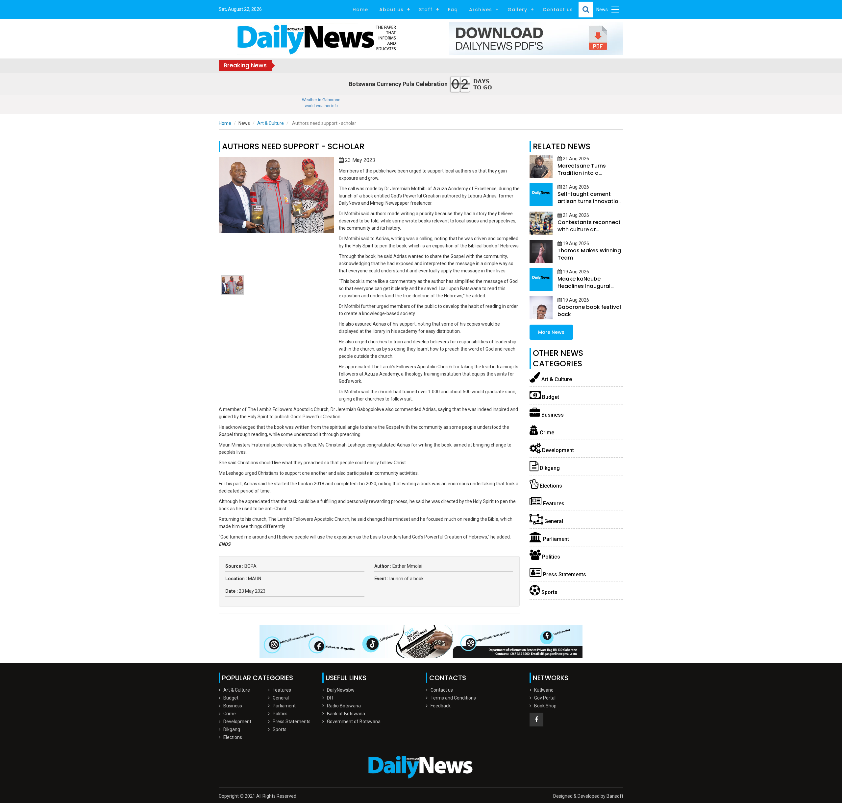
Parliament (555, 539)
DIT (330, 697)
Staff (426, 9)
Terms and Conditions (453, 697)
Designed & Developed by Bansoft (588, 796)
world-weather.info (321, 105)
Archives (480, 9)
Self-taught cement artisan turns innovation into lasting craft (589, 201)
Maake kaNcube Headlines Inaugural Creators (583, 286)
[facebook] (536, 719)
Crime (546, 432)
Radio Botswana (344, 705)
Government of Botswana (354, 721)
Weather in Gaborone (321, 100)
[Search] (586, 9)
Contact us (558, 9)
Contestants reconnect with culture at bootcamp (589, 229)
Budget (550, 397)
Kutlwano (544, 690)
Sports (548, 592)
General (553, 521)
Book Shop (545, 705)
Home (360, 9)
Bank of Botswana (346, 713)
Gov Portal (545, 697)
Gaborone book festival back (589, 310)
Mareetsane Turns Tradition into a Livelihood (581, 173)
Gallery (517, 9)
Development (557, 450)
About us (391, 9)
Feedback (441, 705)
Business (552, 415)
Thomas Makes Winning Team (589, 254)
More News (551, 332)
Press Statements (564, 574)
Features (553, 503)
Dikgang (549, 468)
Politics (550, 557)
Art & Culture (270, 123)
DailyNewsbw (341, 690)
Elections (550, 486)
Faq (453, 9)
